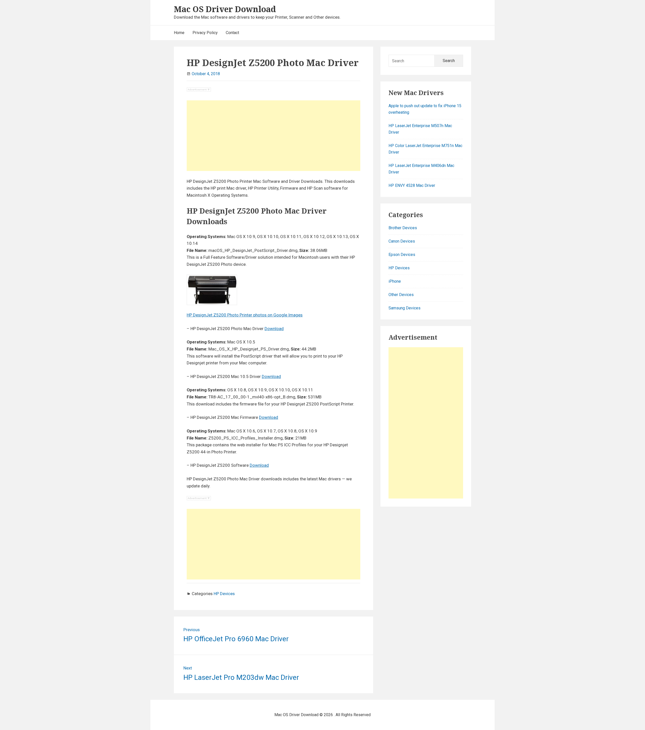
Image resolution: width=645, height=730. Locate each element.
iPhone (395, 281)
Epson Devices (402, 254)
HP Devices (224, 593)
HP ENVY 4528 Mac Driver (412, 185)
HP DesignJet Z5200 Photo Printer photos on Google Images (245, 314)
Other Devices (401, 294)
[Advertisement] (273, 135)
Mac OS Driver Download (225, 9)
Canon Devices (402, 241)
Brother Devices (403, 227)
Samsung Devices (405, 308)
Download (274, 328)
